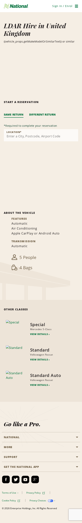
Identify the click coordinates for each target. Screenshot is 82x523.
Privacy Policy (33, 492)
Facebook (6, 480)
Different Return (42, 114)
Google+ (35, 480)
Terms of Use (9, 492)
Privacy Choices (38, 500)
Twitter (16, 480)
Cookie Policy (9, 500)
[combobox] (41, 135)
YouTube (25, 480)
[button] (62, 6)
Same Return (13, 114)
